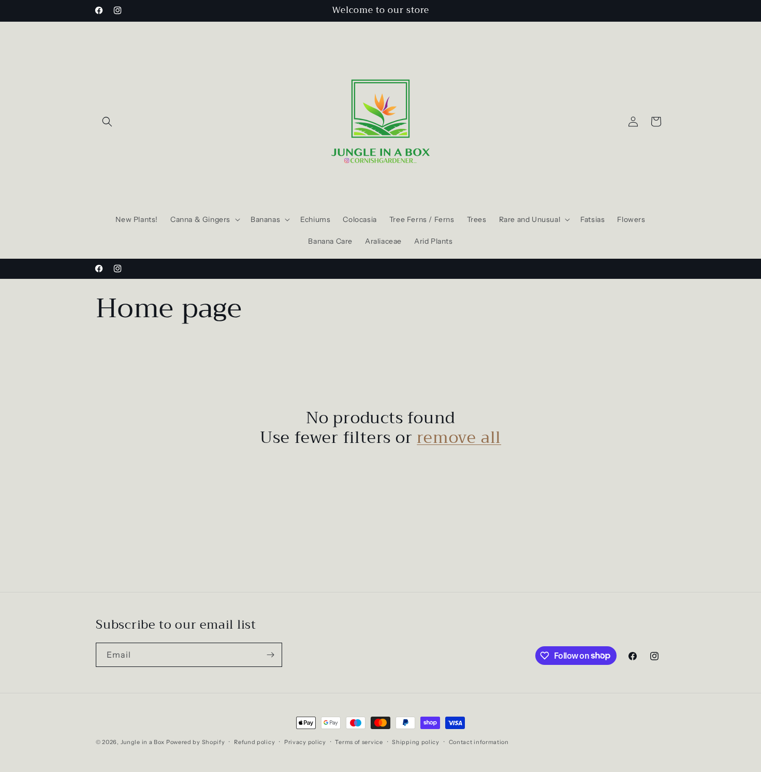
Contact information (479, 741)
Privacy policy (305, 741)
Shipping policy (416, 741)
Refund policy (254, 741)
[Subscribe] (270, 655)
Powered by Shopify (195, 742)
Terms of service (359, 741)
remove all (459, 438)
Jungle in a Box (143, 742)
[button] (107, 121)
